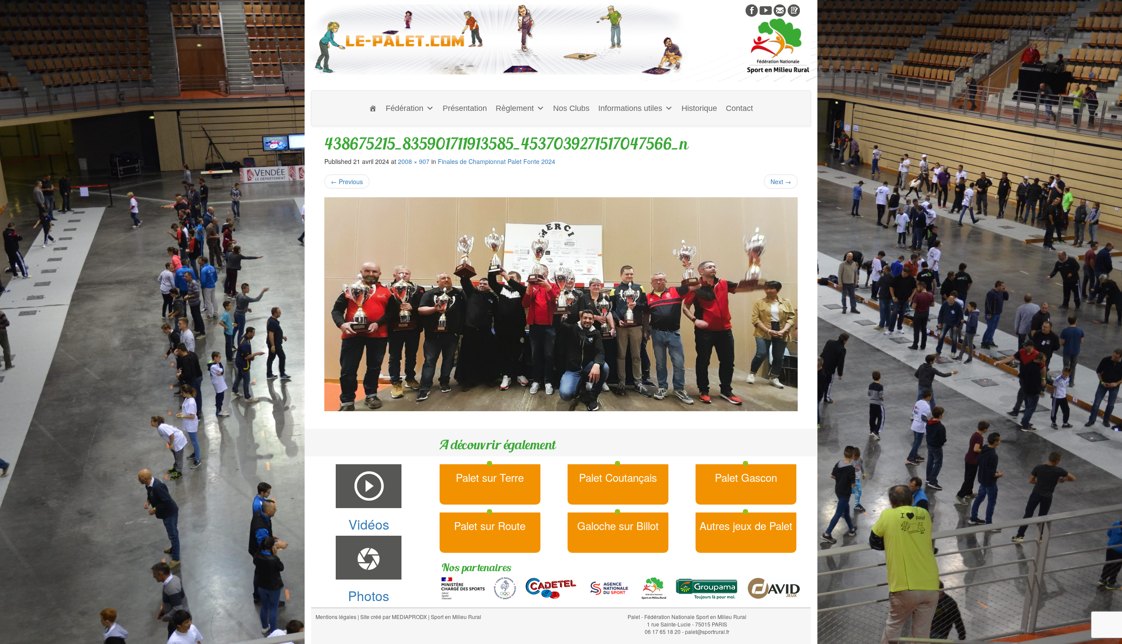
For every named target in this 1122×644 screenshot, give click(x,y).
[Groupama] (706, 587)
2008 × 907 (414, 161)
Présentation (465, 108)
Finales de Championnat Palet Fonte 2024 (496, 161)
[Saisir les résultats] (794, 9)
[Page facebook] (752, 9)
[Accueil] (373, 108)
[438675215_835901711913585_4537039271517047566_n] (561, 304)
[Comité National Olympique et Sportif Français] (505, 587)
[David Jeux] (773, 587)
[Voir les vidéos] (766, 9)
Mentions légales (336, 616)
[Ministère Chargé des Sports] (463, 587)
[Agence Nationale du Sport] (609, 587)
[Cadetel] (551, 587)
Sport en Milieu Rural (456, 616)
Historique (699, 108)
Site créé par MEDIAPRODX (393, 616)
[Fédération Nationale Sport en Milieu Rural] (654, 587)
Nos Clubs (571, 108)
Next (780, 181)
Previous (347, 181)
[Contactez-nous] (780, 9)
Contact (739, 108)
